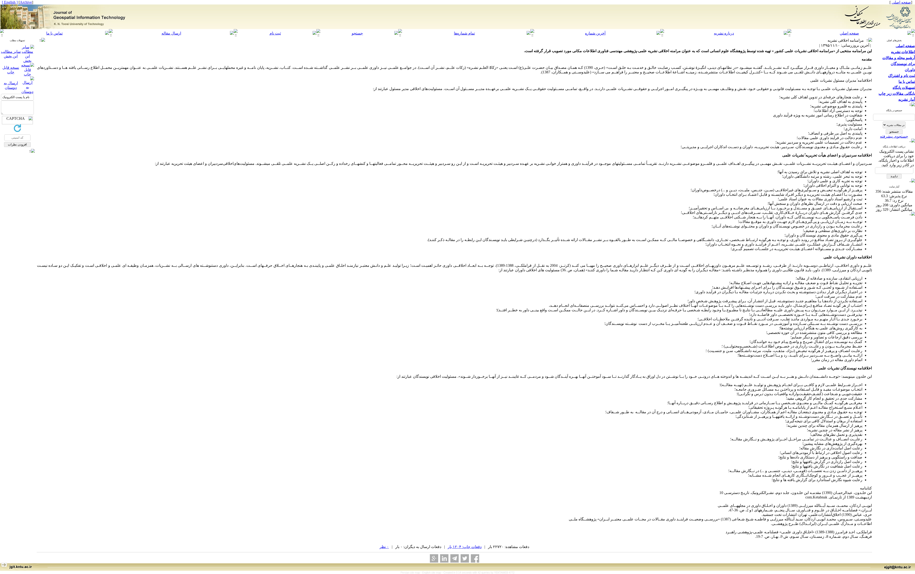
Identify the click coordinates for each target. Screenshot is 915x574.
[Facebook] (475, 558)
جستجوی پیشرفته (894, 136)
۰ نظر (384, 547)
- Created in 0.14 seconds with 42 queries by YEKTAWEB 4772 (478, 572)
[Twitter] (465, 558)
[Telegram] (454, 558)
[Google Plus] (434, 558)
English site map (432, 572)
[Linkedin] (444, 558)
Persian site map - (411, 572)
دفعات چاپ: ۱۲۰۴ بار (465, 547)
